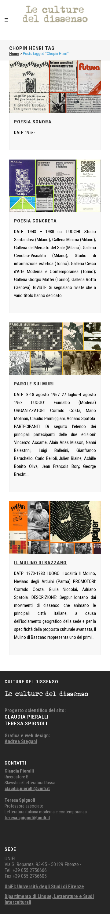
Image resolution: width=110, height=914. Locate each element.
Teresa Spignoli (20, 800)
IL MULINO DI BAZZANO (40, 562)
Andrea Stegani (21, 741)
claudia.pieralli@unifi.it (27, 788)
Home (14, 53)
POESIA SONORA (33, 122)
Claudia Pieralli (19, 771)
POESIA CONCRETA (35, 221)
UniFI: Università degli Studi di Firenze (44, 886)
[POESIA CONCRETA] (55, 186)
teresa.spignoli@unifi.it (27, 817)
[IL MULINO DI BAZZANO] (55, 527)
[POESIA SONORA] (55, 86)
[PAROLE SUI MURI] (55, 348)
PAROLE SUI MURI (34, 384)
